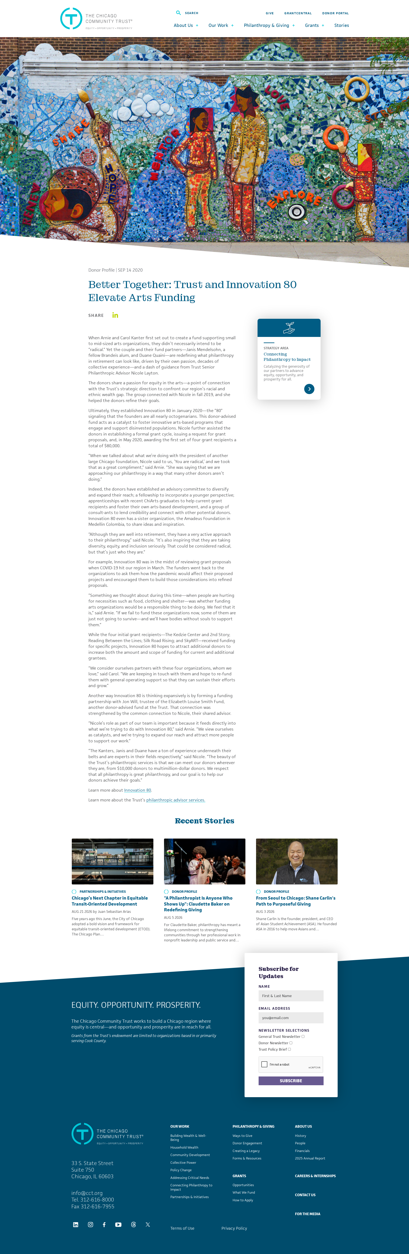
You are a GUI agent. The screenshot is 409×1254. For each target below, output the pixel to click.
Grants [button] (312, 25)
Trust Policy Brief (273, 1049)
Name (264, 987)
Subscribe (291, 1081)
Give (270, 13)
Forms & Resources (247, 1158)
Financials (302, 1151)
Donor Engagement (247, 1143)
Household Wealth (184, 1147)
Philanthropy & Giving (253, 1126)
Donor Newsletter (273, 1043)
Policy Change (181, 1170)
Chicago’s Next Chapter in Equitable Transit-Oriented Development (110, 901)
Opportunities (243, 1185)
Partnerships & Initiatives (103, 892)
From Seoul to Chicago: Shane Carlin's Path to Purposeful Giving (296, 901)
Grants (239, 1176)
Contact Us (305, 1195)
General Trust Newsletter (280, 1037)
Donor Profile (101, 270)
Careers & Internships (315, 1176)
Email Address (274, 1008)
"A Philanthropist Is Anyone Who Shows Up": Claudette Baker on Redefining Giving (198, 904)
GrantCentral (298, 13)
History (300, 1135)
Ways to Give (242, 1135)
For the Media (307, 1214)
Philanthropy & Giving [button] (266, 25)
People (300, 1143)
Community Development (190, 1155)
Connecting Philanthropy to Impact (287, 356)
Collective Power (183, 1162)
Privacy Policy (234, 1228)
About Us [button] (183, 25)
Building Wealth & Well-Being (188, 1137)
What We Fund (244, 1192)
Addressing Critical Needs (189, 1177)
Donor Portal (335, 13)
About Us (303, 1126)
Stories (341, 25)
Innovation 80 (137, 790)
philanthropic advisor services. (175, 800)
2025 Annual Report (310, 1158)
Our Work (179, 1126)
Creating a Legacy (246, 1151)
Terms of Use (182, 1228)
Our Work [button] (218, 25)
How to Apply (243, 1200)
